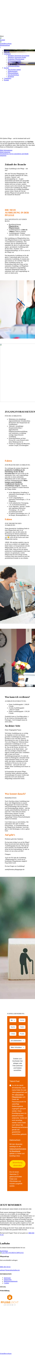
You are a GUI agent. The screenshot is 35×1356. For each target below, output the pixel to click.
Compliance (7, 78)
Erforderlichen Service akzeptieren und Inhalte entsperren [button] (14, 154)
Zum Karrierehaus (13, 75)
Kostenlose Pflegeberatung (16, 59)
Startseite (6, 50)
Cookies (6, 1283)
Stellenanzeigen (12, 71)
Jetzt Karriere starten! (14, 69)
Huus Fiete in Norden (14, 62)
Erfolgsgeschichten (13, 66)
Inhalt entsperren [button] (5, 152)
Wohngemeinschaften (14, 61)
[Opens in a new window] (9, 1306)
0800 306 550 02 (5, 1267)
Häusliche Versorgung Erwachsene (18, 55)
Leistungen (7, 54)
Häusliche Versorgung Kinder (17, 57)
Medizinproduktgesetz (11, 1281)
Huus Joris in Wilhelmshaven (17, 64)
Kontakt (2, 40)
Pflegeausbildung (13, 73)
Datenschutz (7, 1279)
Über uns (7, 52)
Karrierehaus (4, 1251)
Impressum (7, 1278)
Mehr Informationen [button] (6, 150)
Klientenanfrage (5, 45)
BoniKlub (11, 76)
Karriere (6, 68)
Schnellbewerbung (5, 43)
